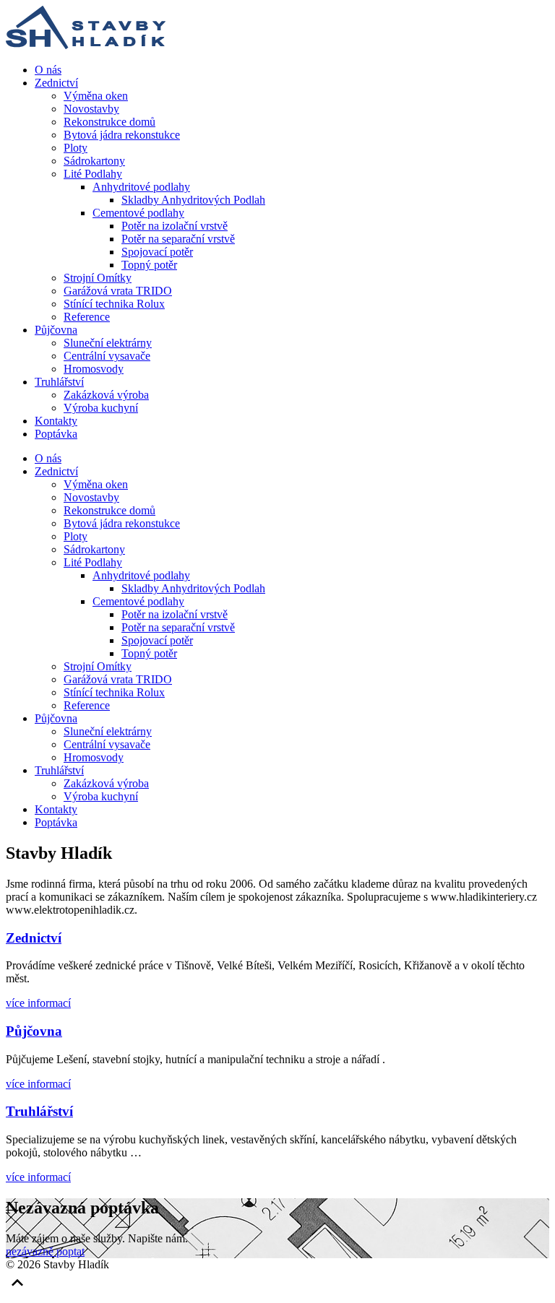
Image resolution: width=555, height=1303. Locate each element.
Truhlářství (59, 382)
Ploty (75, 148)
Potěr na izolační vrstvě (174, 226)
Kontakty (56, 421)
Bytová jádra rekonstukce (122, 135)
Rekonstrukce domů (109, 122)
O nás (48, 70)
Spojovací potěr (157, 252)
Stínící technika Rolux (114, 304)
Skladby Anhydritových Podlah (193, 200)
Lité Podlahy (93, 174)
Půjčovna (56, 330)
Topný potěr (149, 265)
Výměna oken (96, 96)
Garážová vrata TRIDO (118, 291)
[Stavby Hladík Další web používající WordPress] (85, 45)
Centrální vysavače (107, 356)
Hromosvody (94, 369)
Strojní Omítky (98, 278)
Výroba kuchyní (101, 408)
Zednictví (56, 83)
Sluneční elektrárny (108, 343)
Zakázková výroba (106, 395)
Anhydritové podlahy (141, 187)
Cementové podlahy (138, 213)
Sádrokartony (94, 161)
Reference (87, 317)
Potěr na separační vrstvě (178, 239)
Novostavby (91, 109)
